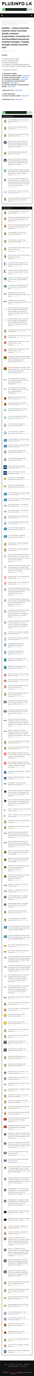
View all (28, 208)
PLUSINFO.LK (19, 1373)
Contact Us (23, 1366)
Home (5, 1364)
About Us (11, 1364)
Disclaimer (27, 1364)
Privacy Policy (18, 1364)
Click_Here (26, 75)
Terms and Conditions (13, 1366)
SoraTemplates (12, 1372)
